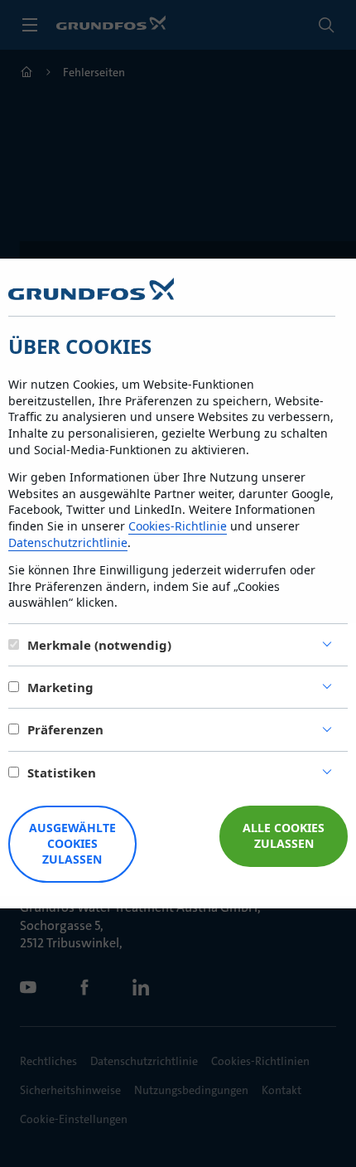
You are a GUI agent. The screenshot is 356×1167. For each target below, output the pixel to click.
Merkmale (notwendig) (99, 645)
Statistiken (61, 772)
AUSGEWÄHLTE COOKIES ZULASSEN (72, 843)
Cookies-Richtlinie (177, 526)
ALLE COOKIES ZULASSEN (284, 835)
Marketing (60, 687)
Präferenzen (65, 729)
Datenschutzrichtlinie (67, 542)
